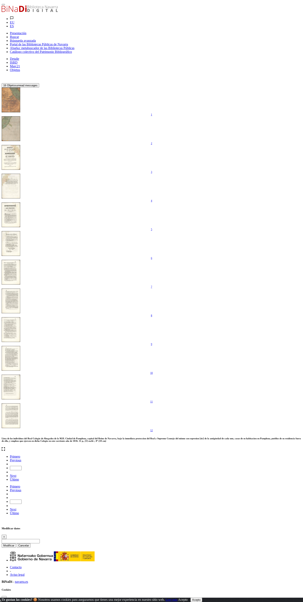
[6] (11, 243)
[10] (11, 358)
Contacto (16, 567)
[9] (11, 329)
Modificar (8, 545)
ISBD (14, 62)
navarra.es (21, 581)
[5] (11, 214)
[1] (11, 100)
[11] (11, 387)
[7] (11, 272)
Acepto (183, 599)
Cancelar (23, 545)
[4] (11, 186)
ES (12, 26)
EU (12, 22)
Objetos (15, 70)
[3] (11, 157)
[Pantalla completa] (151, 449)
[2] (11, 128)
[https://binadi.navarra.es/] (30, 11)
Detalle (14, 59)
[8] (11, 301)
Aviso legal (17, 574)
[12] (11, 415)
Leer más (171, 599)
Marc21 (15, 66)
